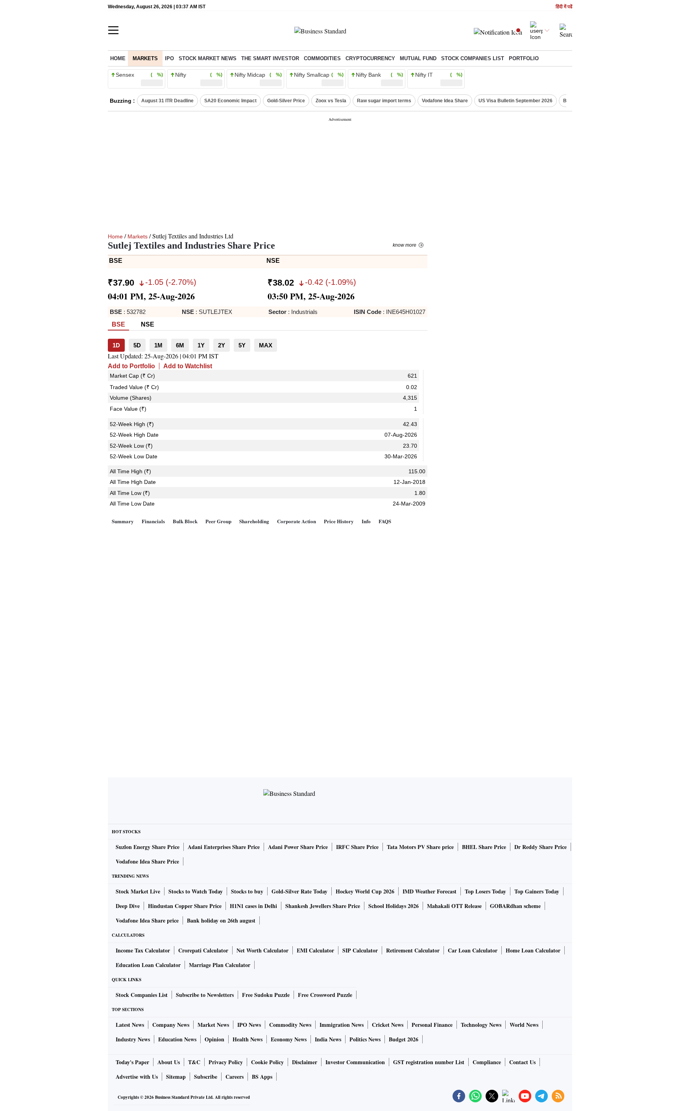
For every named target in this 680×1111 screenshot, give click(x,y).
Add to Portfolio (131, 366)
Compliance (487, 1062)
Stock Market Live (138, 891)
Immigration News (342, 1025)
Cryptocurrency (370, 58)
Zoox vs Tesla (331, 100)
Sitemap (176, 1076)
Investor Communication (355, 1062)
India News (328, 1039)
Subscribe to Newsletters (205, 995)
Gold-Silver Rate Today (299, 891)
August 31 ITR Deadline (167, 100)
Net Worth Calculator (262, 950)
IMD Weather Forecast (429, 891)
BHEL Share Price (484, 847)
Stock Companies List (142, 995)
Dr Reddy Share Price (540, 847)
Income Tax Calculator (143, 950)
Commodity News (290, 1025)
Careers (234, 1076)
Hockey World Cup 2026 (365, 891)
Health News (247, 1039)
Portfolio (524, 58)
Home (118, 58)
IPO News (249, 1025)
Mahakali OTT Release (454, 906)
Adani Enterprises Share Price (224, 847)
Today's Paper (132, 1062)
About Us (168, 1062)
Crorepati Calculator (203, 950)
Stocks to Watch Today (195, 891)
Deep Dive (128, 906)
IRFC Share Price (357, 847)
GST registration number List (428, 1062)
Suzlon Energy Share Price (147, 847)
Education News (177, 1039)
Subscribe (205, 1076)
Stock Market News (208, 58)
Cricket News (387, 1025)
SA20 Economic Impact (230, 100)
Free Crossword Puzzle (325, 995)
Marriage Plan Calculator (219, 965)
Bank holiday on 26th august (221, 920)
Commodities (322, 58)
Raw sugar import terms (384, 100)
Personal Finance (432, 1025)
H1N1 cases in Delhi (253, 906)
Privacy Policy (226, 1062)
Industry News (133, 1039)
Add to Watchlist (187, 366)
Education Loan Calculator (148, 965)
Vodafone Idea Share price (147, 920)
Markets (145, 58)
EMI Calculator (315, 950)
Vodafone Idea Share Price (147, 861)
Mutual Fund (418, 58)
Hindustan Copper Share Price (185, 906)
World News (524, 1025)
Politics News (365, 1039)
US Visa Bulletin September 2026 (515, 100)
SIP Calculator (360, 950)
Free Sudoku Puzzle (266, 995)
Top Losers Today (485, 891)
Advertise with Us (137, 1076)
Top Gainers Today (536, 891)
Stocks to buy (247, 891)
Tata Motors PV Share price (420, 847)
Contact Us (522, 1062)
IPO (169, 58)
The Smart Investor (270, 58)
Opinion (214, 1039)
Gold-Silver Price (286, 100)
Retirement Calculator (413, 950)
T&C (194, 1062)
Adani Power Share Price (298, 847)
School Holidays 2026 (393, 906)
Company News (170, 1025)
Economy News (289, 1039)
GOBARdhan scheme (515, 906)
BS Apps (262, 1076)
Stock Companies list (472, 58)
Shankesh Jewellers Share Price (322, 906)
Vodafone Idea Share (445, 100)
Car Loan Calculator (472, 950)
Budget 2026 (403, 1039)
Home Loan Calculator (533, 950)
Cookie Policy (267, 1062)
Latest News (130, 1025)
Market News (213, 1025)
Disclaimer (304, 1062)
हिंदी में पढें (564, 7)
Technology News (481, 1025)
